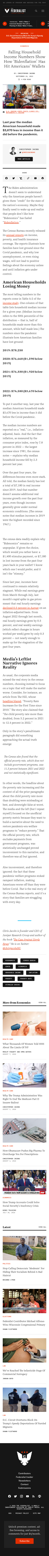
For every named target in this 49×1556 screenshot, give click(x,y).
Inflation (33, 972)
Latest (6, 1227)
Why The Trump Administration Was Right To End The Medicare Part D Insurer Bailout (22, 1099)
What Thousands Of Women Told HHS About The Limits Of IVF (23, 1045)
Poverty (8, 979)
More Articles (24, 159)
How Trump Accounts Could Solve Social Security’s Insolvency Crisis (21, 1204)
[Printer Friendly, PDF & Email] (42, 178)
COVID (7, 966)
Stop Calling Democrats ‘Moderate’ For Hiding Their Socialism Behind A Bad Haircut (23, 1272)
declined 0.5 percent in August (21, 608)
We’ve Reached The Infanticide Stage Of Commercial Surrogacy (24, 1372)
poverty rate (26, 979)
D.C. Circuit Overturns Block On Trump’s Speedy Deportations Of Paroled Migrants (24, 1423)
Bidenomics (10, 960)
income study (11, 303)
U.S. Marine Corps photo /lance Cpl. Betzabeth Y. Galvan (22, 112)
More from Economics (16, 1002)
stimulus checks (12, 985)
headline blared (12, 701)
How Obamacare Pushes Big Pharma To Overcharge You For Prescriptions (24, 1152)
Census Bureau (29, 960)
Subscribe (25, 1540)
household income (13, 972)
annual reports (15, 235)
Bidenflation (11, 222)
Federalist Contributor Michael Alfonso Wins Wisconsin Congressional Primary (24, 1323)
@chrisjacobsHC (28, 152)
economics (22, 966)
